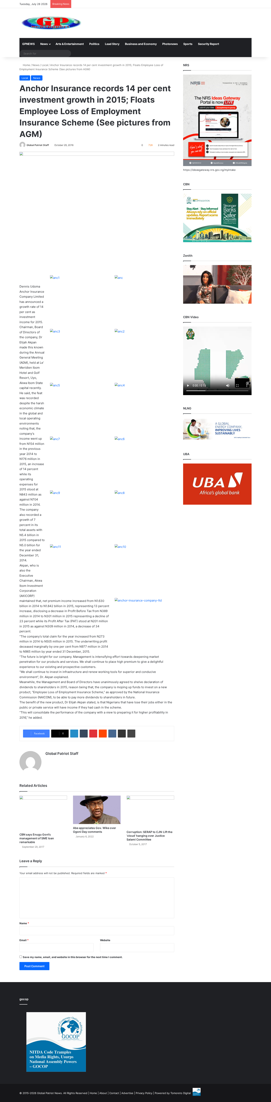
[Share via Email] (122, 734)
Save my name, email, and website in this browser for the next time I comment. (73, 957)
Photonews (170, 44)
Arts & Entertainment (70, 44)
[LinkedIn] (74, 734)
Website (105, 940)
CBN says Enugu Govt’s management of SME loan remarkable (36, 838)
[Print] (131, 734)
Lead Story (112, 44)
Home (26, 65)
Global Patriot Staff (38, 145)
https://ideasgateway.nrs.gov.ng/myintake (209, 169)
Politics (94, 44)
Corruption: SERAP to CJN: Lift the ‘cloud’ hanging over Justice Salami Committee (149, 835)
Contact (114, 1093)
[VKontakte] (112, 734)
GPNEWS (28, 44)
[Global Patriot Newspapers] (50, 23)
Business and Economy (141, 44)
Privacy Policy (144, 1093)
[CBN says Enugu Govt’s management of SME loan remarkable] (43, 813)
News (44, 44)
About (103, 1093)
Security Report (208, 44)
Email (24, 940)
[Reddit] (103, 734)
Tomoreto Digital (180, 1093)
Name (24, 923)
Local (45, 65)
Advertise (127, 1093)
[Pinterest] (93, 734)
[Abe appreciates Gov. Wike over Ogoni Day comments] (97, 810)
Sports (187, 44)
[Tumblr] (84, 734)
